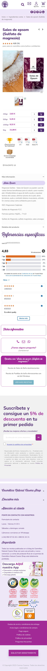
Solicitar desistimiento (23, 653)
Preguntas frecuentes (23, 642)
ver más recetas (23, 382)
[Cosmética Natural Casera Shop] (5, 4)
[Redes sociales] (37, 12)
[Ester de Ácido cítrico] (42, 29)
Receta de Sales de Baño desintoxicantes (23, 368)
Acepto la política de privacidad (19, 444)
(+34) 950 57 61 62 (9, 537)
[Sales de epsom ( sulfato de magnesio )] (41, 92)
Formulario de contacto (10, 519)
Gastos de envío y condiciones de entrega (23, 624)
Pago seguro (23, 631)
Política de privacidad (23, 638)
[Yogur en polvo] (39, 29)
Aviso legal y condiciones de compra (23, 628)
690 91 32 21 (24, 537)
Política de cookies (23, 635)
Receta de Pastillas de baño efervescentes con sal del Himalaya (23, 374)
